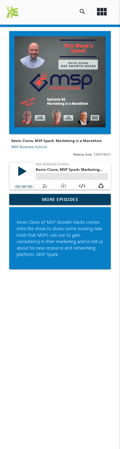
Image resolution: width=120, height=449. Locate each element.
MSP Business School (29, 146)
